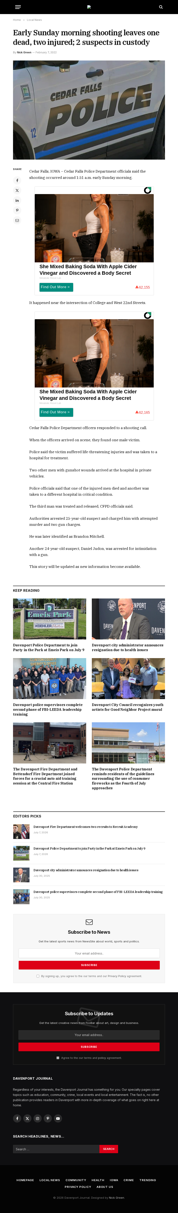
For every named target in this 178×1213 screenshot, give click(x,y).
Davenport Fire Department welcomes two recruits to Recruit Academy (85, 827)
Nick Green (24, 52)
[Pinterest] (17, 210)
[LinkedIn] (17, 200)
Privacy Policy (117, 976)
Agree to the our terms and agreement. (91, 1057)
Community (76, 1180)
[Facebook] (17, 180)
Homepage (25, 1180)
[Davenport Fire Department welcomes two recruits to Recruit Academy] (21, 831)
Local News (50, 1180)
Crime (129, 1180)
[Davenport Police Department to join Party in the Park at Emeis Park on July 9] (49, 619)
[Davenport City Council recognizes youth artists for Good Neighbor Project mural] (128, 678)
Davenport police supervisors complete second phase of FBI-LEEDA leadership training (47, 709)
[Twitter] (17, 190)
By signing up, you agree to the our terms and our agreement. (91, 976)
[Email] (17, 220)
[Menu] (18, 7)
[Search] (160, 7)
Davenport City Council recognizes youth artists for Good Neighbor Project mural (127, 707)
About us (105, 1186)
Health (98, 1180)
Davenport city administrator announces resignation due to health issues (127, 647)
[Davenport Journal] (89, 7)
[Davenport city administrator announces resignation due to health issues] (128, 619)
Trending (147, 1180)
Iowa (114, 1180)
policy (102, 1057)
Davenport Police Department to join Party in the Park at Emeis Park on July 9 (48, 647)
